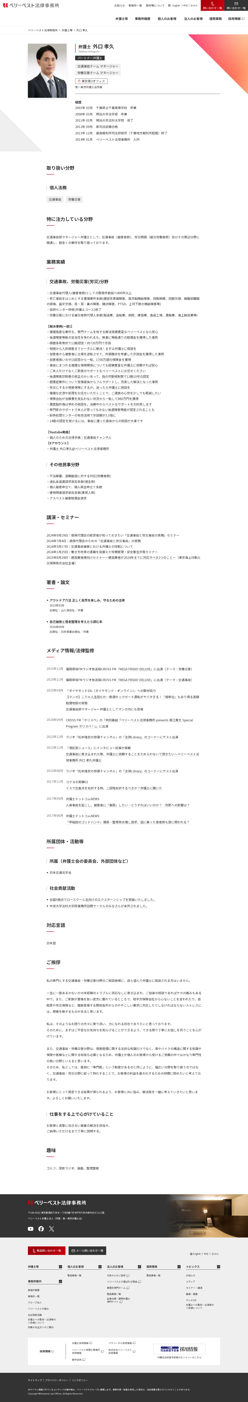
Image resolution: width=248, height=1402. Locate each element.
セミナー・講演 (194, 1287)
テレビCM (191, 1300)
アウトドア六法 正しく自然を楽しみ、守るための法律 (87, 600)
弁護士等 (33, 1266)
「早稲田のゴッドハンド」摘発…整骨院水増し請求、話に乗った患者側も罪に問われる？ (128, 822)
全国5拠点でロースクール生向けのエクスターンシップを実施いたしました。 (103, 899)
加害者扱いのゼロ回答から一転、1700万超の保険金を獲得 (90, 359)
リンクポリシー (80, 1380)
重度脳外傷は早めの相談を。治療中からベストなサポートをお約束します (101, 404)
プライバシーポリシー (56, 1380)
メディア (190, 1281)
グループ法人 (35, 1302)
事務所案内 (34, 1281)
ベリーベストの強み (38, 1308)
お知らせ (119, 5)
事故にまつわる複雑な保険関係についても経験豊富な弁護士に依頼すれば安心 (104, 365)
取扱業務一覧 (74, 1275)
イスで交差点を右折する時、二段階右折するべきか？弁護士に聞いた (114, 788)
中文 (185, 5)
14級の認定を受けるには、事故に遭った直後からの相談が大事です (96, 420)
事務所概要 (142, 18)
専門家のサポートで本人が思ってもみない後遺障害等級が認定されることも (102, 409)
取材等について (155, 5)
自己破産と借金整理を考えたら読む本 (76, 621)
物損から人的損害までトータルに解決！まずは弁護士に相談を (93, 348)
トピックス (193, 1266)
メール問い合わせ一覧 (89, 1250)
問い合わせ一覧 (212, 8)
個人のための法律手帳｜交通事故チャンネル (81, 437)
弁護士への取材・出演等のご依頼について (42, 1321)
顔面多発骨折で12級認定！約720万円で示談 (80, 343)
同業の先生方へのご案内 (40, 1327)
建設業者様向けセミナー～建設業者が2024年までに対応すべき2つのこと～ (123, 557)
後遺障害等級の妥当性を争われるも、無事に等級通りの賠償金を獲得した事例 (104, 337)
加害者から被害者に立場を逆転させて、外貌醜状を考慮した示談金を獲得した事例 (107, 354)
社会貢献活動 (35, 1314)
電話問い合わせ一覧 (49, 1250)
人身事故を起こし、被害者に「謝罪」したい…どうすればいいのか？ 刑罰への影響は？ (128, 805)
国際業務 (215, 18)
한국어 (193, 5)
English (176, 5)
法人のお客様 (193, 18)
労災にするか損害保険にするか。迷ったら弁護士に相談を (90, 387)
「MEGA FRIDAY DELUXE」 (135, 669)
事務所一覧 (135, 5)
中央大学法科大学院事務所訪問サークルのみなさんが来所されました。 (99, 906)
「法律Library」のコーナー (141, 737)
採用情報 (234, 18)
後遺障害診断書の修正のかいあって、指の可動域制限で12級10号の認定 (99, 376)
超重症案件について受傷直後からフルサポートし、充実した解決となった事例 (104, 381)
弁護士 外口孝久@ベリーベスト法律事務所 (79, 448)
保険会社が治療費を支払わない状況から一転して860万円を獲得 (94, 398)
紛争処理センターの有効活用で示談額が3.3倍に (83, 415)
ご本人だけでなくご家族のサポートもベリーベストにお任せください (98, 370)
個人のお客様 (167, 18)
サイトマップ (35, 1380)
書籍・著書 (192, 1294)
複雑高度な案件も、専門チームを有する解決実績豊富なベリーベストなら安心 (104, 331)
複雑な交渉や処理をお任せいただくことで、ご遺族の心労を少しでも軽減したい (105, 393)
